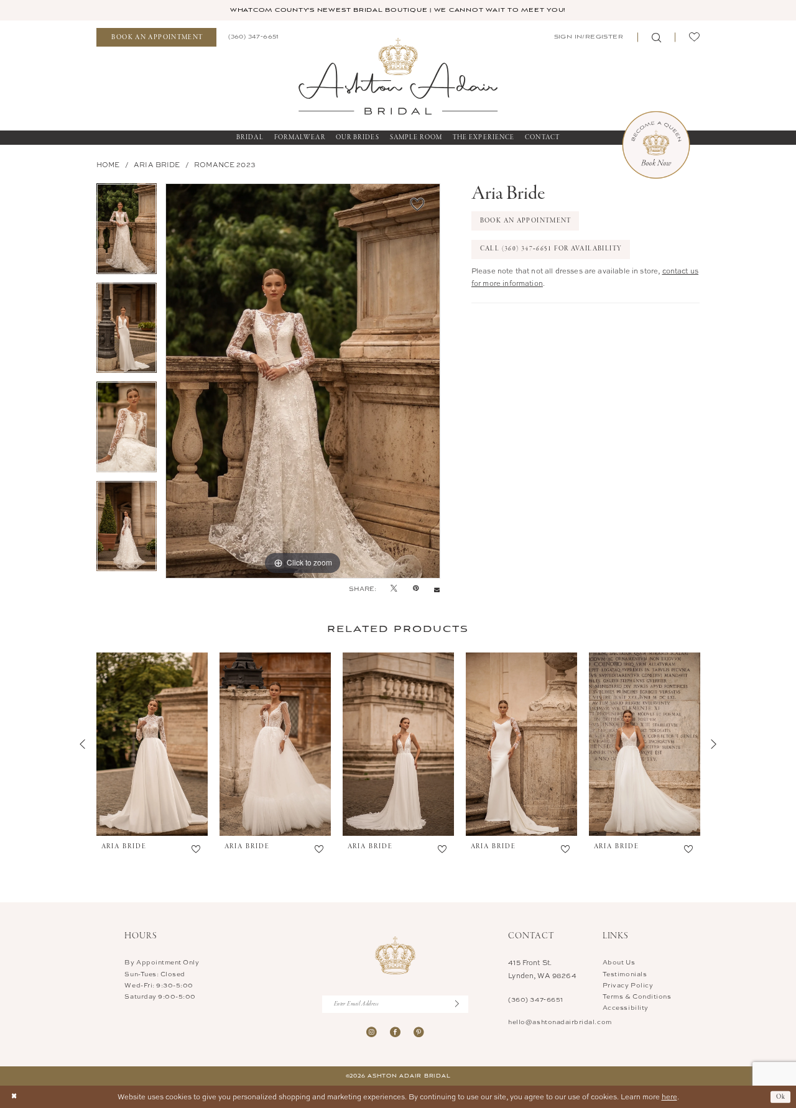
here (669, 1096)
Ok (781, 1096)
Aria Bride (157, 164)
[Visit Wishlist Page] (694, 37)
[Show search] (656, 37)
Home (108, 164)
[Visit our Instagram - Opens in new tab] (371, 1031)
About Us (619, 962)
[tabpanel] (126, 233)
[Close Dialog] (14, 1097)
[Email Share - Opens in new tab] (436, 589)
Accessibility (626, 1007)
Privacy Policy (628, 985)
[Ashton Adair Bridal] (398, 76)
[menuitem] (156, 37)
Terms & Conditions (637, 996)
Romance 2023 (225, 164)
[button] (587, 37)
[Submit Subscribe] (461, 1004)
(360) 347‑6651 (535, 999)
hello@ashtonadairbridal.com (559, 1021)
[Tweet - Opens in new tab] (394, 588)
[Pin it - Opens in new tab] (415, 588)
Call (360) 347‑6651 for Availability (551, 248)
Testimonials (625, 973)
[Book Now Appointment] (656, 145)
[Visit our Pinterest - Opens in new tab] (419, 1031)
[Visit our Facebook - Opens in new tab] (395, 1031)
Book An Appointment (526, 220)
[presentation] (152, 744)
